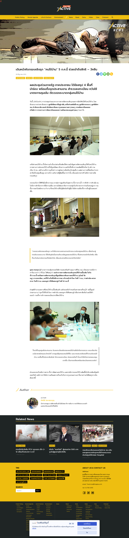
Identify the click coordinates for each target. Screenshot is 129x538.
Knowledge (79, 513)
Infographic (79, 509)
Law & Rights (38, 78)
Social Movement (29, 506)
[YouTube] (92, 493)
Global (38, 505)
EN (70, 523)
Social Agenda (33, 17)
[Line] (104, 74)
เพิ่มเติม (34, 528)
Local (38, 509)
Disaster (48, 507)
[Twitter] (101, 74)
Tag (17, 467)
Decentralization (30, 509)
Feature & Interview (69, 506)
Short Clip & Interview (88, 506)
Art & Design (40, 511)
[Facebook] (97, 74)
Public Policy (19, 17)
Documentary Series (89, 517)
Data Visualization (79, 506)
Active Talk (107, 507)
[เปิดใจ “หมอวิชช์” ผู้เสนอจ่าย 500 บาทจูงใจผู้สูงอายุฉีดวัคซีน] (64, 434)
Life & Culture (46, 17)
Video (91, 17)
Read (77, 17)
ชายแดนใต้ (60, 478)
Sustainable (49, 515)
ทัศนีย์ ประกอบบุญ (47, 400)
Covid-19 (29, 78)
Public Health (48, 78)
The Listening (49, 478)
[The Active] (64, 8)
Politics (18, 505)
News (71, 17)
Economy (19, 509)
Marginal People (30, 518)
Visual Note (79, 511)
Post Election (49, 475)
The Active (107, 505)
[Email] (108, 74)
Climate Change (48, 510)
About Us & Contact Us (93, 468)
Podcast (105, 17)
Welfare (28, 511)
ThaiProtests (36, 478)
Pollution (48, 505)
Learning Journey (88, 512)
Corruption (19, 511)
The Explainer (89, 509)
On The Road (89, 514)
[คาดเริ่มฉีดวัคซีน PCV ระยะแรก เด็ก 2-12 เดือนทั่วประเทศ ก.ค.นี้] (31, 434)
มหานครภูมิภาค (22, 482)
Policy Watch (36, 475)
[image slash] (66, 17)
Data (84, 17)
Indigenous (48, 471)
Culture (38, 513)
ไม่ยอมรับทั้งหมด (87, 528)
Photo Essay (98, 507)
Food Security (29, 513)
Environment (58, 17)
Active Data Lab (23, 471)
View (97, 17)
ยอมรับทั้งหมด (87, 524)
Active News (20, 78)
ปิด (87, 532)
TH (73, 523)
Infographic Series (79, 515)
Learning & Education (29, 515)
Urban (38, 507)
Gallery (97, 505)
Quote (68, 511)
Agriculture (49, 513)
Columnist (69, 509)
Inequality (59, 471)
